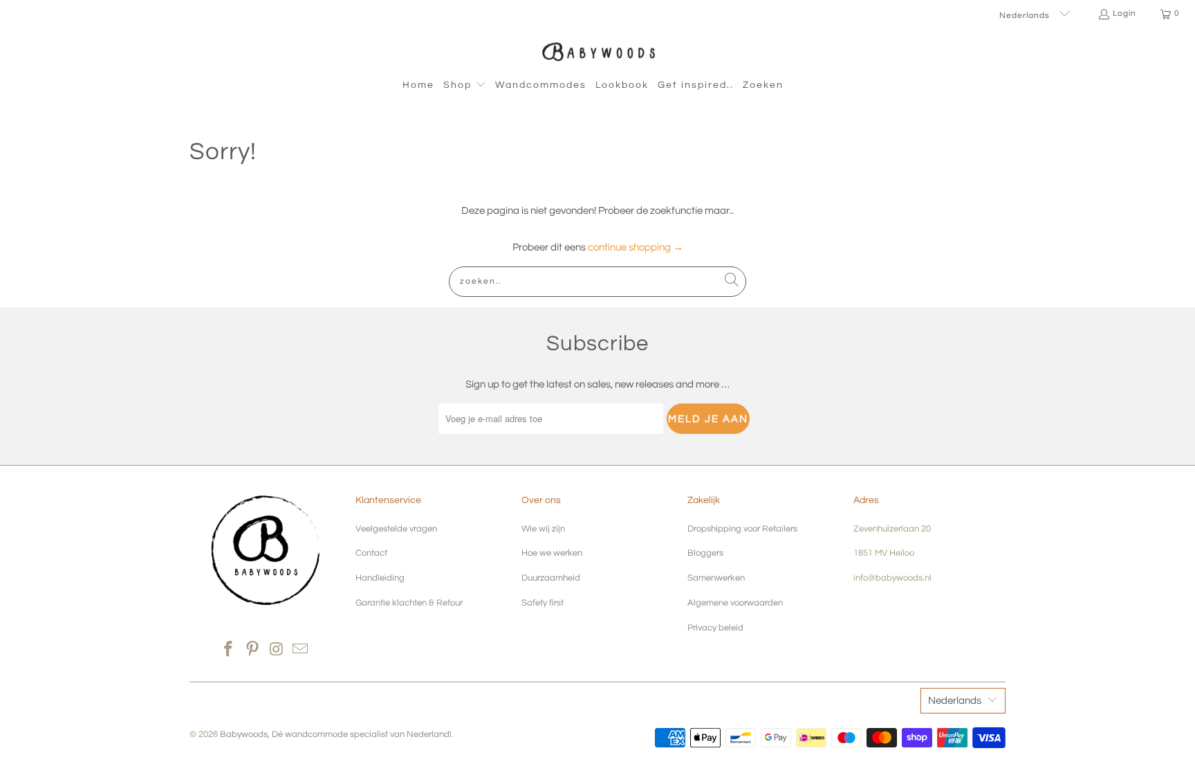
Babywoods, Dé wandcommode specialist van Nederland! (336, 734)
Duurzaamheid (550, 578)
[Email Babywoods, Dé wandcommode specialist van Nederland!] (300, 650)
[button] (464, 86)
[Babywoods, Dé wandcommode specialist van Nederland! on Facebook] (229, 650)
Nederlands (1026, 15)
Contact (371, 553)
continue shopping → (635, 247)
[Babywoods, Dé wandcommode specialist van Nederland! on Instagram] (277, 650)
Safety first (542, 603)
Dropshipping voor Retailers (742, 529)
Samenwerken (716, 578)
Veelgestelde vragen (396, 529)
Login (1124, 13)
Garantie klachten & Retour (409, 603)
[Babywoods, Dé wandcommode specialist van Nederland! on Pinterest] (253, 650)
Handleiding (380, 578)
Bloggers (705, 553)
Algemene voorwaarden (735, 603)
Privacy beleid (715, 628)
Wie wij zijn (543, 529)
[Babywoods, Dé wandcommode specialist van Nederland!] (597, 52)
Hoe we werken (551, 553)
